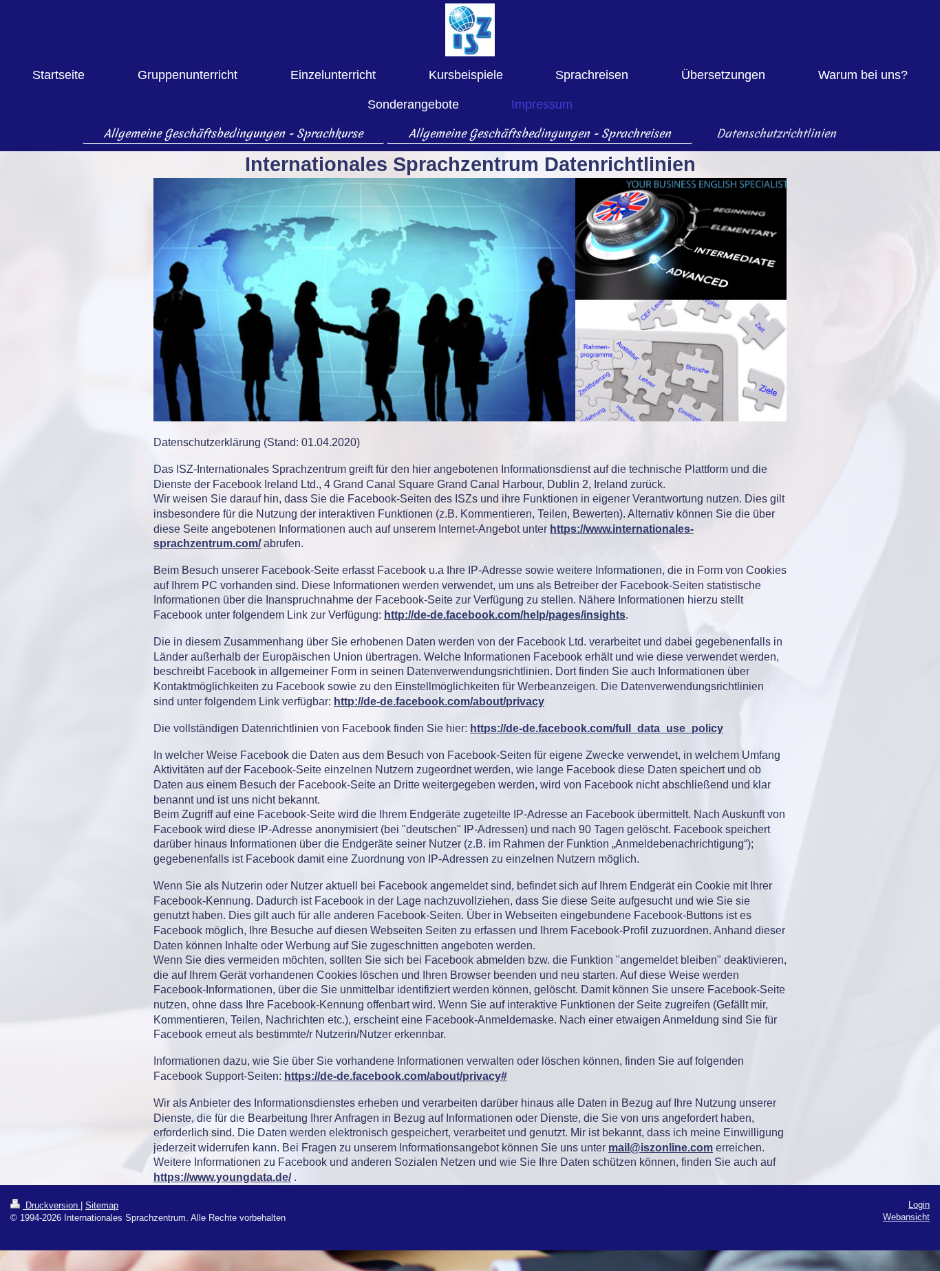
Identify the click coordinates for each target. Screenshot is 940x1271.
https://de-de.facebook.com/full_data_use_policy (596, 728)
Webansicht (906, 1217)
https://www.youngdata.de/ (222, 1177)
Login (919, 1205)
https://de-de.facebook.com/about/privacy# (395, 1076)
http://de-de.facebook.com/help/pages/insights (505, 615)
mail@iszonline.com (660, 1147)
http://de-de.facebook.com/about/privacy (439, 701)
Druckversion (52, 1205)
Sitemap (101, 1205)
